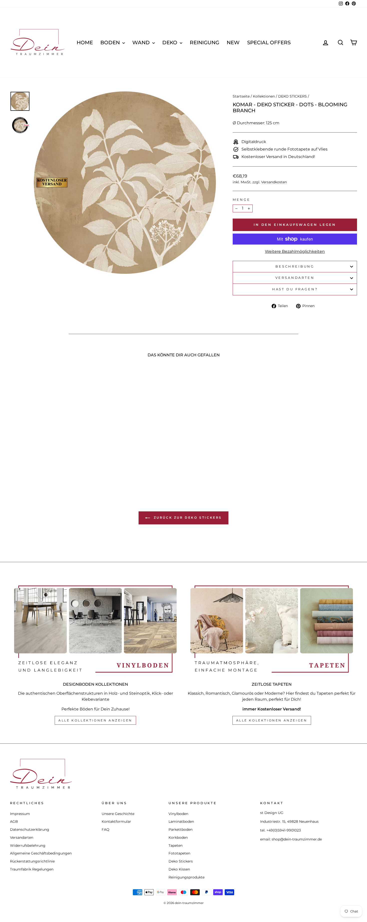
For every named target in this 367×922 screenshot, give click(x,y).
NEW (233, 43)
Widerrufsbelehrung (27, 845)
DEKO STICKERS (292, 96)
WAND (141, 43)
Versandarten (295, 278)
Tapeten (176, 845)
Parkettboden (180, 829)
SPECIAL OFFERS (269, 43)
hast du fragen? (295, 289)
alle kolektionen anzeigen (271, 720)
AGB (14, 821)
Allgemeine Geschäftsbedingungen (41, 853)
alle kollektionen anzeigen (95, 720)
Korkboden (178, 837)
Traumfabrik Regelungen (31, 869)
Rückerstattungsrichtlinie (32, 861)
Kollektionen (264, 96)
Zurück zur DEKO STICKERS (187, 517)
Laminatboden (181, 821)
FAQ (105, 829)
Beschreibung (294, 266)
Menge (241, 200)
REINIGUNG (204, 43)
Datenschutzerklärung (29, 829)
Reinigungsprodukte (186, 877)
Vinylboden (178, 814)
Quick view (51, 447)
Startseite (241, 96)
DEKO (170, 43)
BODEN (110, 43)
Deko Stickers (181, 861)
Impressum (20, 814)
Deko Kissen (179, 869)
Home (85, 43)
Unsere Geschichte (118, 814)
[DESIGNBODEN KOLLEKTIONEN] (95, 629)
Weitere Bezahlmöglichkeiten (295, 251)
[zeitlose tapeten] (271, 629)
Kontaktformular (116, 821)
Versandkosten (274, 182)
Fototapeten (179, 853)
